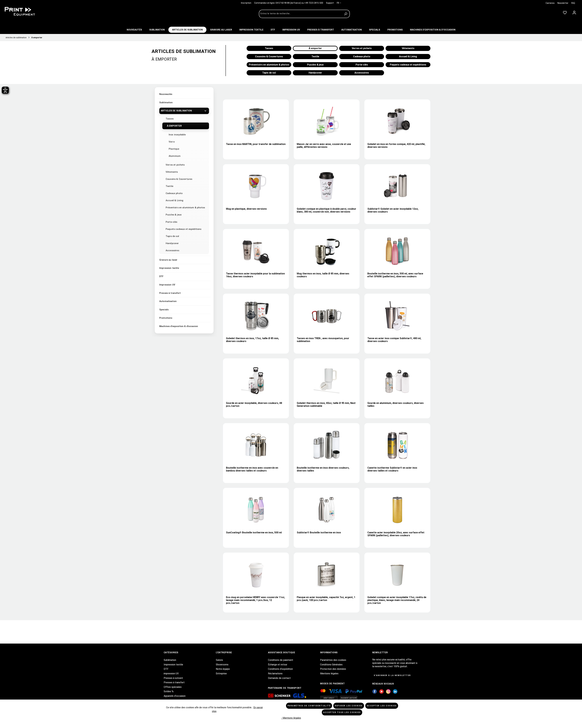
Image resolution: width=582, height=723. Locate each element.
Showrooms (222, 664)
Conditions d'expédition (280, 669)
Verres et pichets (175, 164)
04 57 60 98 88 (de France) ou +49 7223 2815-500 (299, 3)
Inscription (246, 3)
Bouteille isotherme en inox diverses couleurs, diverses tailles (323, 469)
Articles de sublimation (176, 110)
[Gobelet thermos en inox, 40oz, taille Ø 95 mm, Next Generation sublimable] (326, 380)
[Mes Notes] (565, 11)
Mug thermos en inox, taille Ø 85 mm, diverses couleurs (323, 275)
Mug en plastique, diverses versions (246, 208)
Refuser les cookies (349, 706)
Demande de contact (279, 678)
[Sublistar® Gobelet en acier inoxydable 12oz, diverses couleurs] (397, 186)
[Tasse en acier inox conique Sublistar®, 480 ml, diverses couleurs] (397, 316)
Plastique (174, 149)
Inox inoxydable (177, 134)
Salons (219, 660)
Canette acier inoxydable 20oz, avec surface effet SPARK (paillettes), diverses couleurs (395, 534)
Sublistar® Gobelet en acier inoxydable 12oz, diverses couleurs (392, 210)
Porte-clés (171, 222)
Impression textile (169, 268)
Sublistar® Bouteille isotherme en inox (319, 532)
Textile (169, 186)
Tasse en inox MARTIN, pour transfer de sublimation (256, 144)
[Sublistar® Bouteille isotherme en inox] (326, 510)
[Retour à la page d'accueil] (25, 11)
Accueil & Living (174, 200)
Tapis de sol (172, 236)
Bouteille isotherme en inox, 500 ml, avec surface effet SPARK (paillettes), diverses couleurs (395, 275)
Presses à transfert (170, 293)
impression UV (171, 673)
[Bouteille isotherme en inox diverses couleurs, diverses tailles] (326, 445)
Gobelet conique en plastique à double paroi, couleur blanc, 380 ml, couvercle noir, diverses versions (326, 210)
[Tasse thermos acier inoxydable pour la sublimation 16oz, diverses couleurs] (256, 251)
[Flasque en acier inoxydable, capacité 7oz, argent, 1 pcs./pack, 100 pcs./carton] (326, 575)
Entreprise (221, 673)
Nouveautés (165, 94)
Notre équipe (223, 669)
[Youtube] (381, 691)
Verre (172, 141)
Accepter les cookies (382, 706)
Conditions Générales (331, 664)
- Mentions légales (291, 717)
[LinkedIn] (395, 691)
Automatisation (168, 301)
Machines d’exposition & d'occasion (178, 326)
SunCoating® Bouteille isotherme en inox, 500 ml (254, 532)
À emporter (174, 125)
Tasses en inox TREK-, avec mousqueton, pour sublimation (323, 340)
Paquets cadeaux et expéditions (183, 229)
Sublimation (166, 102)
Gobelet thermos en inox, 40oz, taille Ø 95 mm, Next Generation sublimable (326, 404)
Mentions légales (329, 673)
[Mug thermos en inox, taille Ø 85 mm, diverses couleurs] (326, 251)
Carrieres (550, 3)
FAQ (573, 3)
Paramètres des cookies (333, 660)
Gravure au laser (168, 259)
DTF (161, 276)
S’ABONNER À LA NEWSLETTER (392, 675)
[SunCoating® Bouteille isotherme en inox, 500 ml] (256, 510)
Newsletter (562, 3)
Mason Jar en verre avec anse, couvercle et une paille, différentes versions (324, 145)
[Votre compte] (574, 11)
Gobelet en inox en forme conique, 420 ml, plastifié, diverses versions (396, 145)
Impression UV (167, 284)
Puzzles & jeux (174, 214)
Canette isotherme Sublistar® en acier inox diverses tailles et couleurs (392, 469)
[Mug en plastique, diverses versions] (256, 186)
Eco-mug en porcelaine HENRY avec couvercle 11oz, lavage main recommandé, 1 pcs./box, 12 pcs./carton (255, 600)
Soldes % (169, 691)
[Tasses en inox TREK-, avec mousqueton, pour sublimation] (326, 316)
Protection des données (333, 669)
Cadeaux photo (174, 193)
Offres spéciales (173, 687)
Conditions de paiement (280, 660)
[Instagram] (388, 691)
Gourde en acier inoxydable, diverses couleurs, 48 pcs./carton (254, 404)
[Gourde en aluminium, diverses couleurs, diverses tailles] (397, 380)
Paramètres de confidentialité (309, 706)
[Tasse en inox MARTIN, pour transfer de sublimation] (256, 121)
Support (330, 3)
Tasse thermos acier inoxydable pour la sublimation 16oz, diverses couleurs (255, 275)
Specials (164, 309)
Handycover (172, 243)
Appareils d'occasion (175, 695)
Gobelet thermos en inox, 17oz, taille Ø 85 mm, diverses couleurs (252, 340)
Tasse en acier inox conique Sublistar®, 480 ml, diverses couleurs (394, 340)
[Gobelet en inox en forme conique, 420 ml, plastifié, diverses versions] (397, 121)
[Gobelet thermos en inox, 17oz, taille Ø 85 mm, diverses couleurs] (256, 316)
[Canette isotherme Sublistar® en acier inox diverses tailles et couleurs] (397, 445)
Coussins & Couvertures (179, 179)
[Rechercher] (346, 14)
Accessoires (172, 250)
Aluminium (175, 156)
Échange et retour (277, 664)
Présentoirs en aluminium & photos (185, 207)
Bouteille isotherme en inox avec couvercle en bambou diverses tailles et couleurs (252, 469)
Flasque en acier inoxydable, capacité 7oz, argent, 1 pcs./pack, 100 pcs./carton (326, 599)
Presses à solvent (173, 678)
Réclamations (275, 673)
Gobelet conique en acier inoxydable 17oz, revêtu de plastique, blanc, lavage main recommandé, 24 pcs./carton (396, 600)
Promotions (165, 318)
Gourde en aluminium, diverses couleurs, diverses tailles (395, 404)
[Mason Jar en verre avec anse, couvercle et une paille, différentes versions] (326, 121)
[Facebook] (374, 691)
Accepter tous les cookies (342, 712)
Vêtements (172, 172)
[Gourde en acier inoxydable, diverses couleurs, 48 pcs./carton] (256, 380)
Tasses (170, 118)
